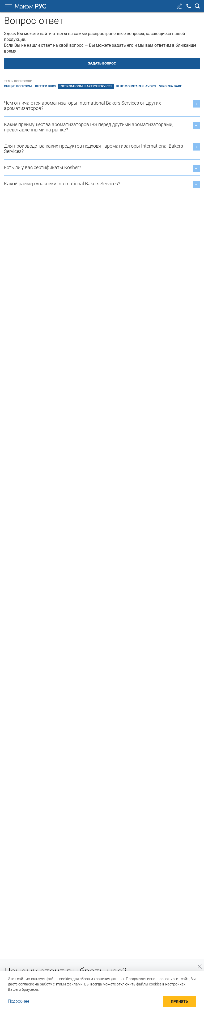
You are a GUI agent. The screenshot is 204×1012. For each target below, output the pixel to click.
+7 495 (188, 6)
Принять (179, 1001)
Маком (30, 6)
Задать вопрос (102, 63)
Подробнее (18, 1001)
